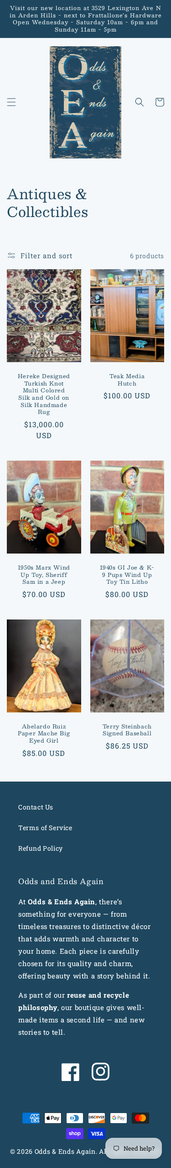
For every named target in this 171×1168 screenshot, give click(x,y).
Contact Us (35, 807)
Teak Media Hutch (127, 380)
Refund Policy (40, 848)
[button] (11, 102)
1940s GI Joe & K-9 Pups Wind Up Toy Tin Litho (127, 575)
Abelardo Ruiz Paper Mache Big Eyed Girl (44, 733)
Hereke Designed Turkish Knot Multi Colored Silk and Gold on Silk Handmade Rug (44, 394)
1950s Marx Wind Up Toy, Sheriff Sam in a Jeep (44, 575)
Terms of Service (45, 827)
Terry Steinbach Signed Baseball (127, 730)
